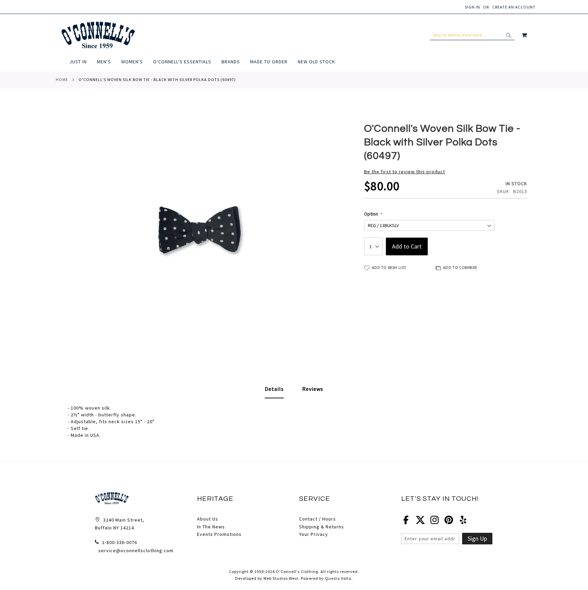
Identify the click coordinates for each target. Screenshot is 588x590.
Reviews (312, 388)
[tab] (274, 389)
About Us (207, 519)
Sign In (472, 7)
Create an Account (514, 7)
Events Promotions (219, 534)
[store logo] (98, 35)
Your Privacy (313, 534)
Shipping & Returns (321, 527)
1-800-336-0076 (119, 542)
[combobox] (472, 35)
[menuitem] (80, 62)
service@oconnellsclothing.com (136, 550)
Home (62, 79)
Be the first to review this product (404, 172)
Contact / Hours (317, 519)
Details (274, 388)
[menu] (302, 62)
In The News (211, 527)
